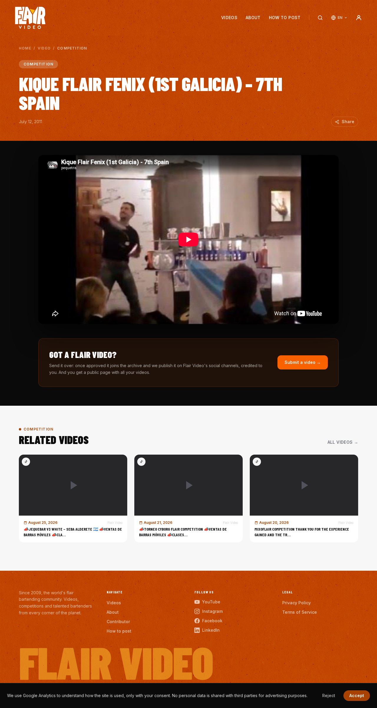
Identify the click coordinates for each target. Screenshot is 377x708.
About (253, 17)
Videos (229, 17)
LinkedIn (211, 630)
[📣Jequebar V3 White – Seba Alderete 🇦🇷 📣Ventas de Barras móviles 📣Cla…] (73, 498)
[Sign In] (358, 17)
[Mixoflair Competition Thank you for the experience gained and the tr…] (304, 498)
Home (25, 48)
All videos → (343, 442)
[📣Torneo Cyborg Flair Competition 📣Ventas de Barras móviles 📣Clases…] (188, 498)
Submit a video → (303, 362)
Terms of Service (299, 612)
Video (44, 48)
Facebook (212, 620)
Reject (328, 695)
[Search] (320, 17)
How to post (285, 17)
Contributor (118, 621)
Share (348, 121)
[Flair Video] (30, 18)
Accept (356, 695)
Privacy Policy (296, 602)
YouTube (211, 601)
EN (340, 17)
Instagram (212, 611)
